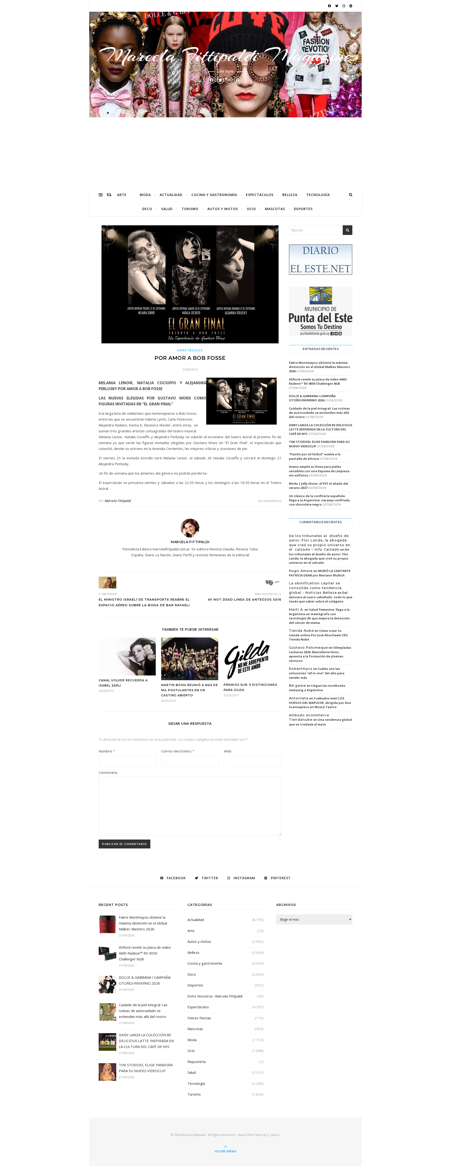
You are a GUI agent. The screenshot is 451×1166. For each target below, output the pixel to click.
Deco (147, 209)
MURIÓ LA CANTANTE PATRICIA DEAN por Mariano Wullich (319, 573)
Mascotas (275, 209)
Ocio (251, 209)
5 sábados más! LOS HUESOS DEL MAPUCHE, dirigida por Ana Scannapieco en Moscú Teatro (320, 702)
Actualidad (171, 194)
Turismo (190, 209)
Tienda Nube (301, 631)
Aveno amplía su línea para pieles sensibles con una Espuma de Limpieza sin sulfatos (319, 470)
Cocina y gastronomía (214, 194)
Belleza (289, 194)
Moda (145, 194)
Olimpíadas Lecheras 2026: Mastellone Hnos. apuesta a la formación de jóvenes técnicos (320, 654)
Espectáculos (259, 194)
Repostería (196, 1061)
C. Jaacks (273, 1135)
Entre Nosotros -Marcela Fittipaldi (214, 996)
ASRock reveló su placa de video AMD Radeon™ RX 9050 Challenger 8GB (318, 381)
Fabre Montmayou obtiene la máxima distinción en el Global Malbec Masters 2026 (319, 367)
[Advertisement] (225, 152)
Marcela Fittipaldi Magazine (225, 55)
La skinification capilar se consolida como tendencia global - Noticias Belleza (315, 588)
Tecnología (318, 194)
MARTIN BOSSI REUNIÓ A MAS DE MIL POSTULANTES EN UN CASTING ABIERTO (189, 690)
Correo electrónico (177, 751)
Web (227, 751)
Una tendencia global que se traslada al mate (320, 721)
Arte (122, 194)
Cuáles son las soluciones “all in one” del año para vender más (316, 673)
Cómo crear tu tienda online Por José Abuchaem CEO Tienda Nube (318, 635)
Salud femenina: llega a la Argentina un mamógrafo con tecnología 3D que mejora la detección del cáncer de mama (319, 616)
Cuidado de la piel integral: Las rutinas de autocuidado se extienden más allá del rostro (319, 412)
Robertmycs (300, 669)
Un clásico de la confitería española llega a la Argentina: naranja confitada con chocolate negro (319, 500)
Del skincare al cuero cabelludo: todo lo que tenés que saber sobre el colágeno (320, 597)
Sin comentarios (269, 501)
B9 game (297, 685)
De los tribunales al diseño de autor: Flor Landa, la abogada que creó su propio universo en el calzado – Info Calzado (319, 543)
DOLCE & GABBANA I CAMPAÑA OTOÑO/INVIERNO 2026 (312, 398)
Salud (167, 209)
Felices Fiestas (199, 1018)
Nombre (107, 751)
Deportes (303, 209)
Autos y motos (222, 209)
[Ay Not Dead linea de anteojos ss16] (272, 582)
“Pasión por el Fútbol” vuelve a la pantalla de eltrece (314, 456)
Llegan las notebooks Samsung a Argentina (317, 687)
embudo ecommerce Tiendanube (309, 717)
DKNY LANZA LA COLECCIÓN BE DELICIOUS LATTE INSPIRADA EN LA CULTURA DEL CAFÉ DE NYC (320, 429)
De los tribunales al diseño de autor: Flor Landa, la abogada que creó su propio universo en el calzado (319, 556)
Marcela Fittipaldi (118, 501)
